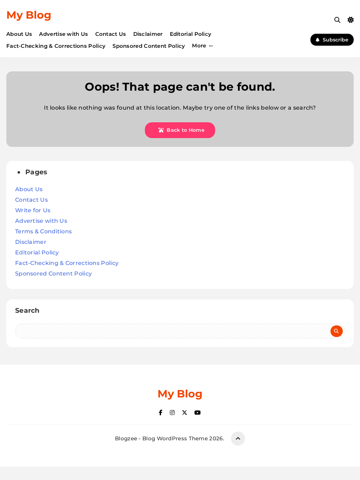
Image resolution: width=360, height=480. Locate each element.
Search (27, 310)
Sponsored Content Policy (148, 46)
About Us (19, 34)
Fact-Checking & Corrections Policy (55, 46)
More (199, 45)
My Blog (28, 14)
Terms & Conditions (43, 231)
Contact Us (110, 34)
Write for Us (33, 210)
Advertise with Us (63, 34)
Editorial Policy (191, 34)
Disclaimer (148, 34)
